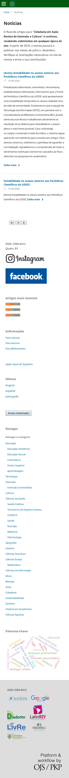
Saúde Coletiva (15, 504)
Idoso (9, 576)
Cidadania (11, 592)
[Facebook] (26, 282)
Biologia (10, 581)
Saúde (10, 520)
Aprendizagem (15, 471)
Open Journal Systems (19, 364)
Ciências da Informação (18, 570)
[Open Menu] (3, 3)
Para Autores (13, 343)
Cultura (10, 493)
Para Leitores (13, 337)
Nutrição (12, 526)
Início (7, 12)
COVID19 (12, 515)
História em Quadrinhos (19, 609)
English (10, 385)
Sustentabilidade (15, 598)
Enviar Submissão (18, 413)
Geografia (11, 542)
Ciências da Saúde (15, 498)
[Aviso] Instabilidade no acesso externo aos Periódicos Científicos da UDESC (31, 74)
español (10, 391)
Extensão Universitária (19, 487)
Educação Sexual (16, 454)
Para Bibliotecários (16, 348)
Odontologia (14, 537)
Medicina (12, 531)
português (12, 396)
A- (24, 222)
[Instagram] (25, 263)
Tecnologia (11, 476)
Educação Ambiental (18, 448)
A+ (12, 222)
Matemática (13, 565)
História (10, 548)
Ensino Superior (16, 465)
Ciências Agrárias (15, 614)
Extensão (11, 482)
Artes (8, 587)
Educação (11, 443)
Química (10, 603)
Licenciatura (14, 459)
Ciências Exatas (14, 559)
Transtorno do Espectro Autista (24, 509)
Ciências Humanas (16, 553)
